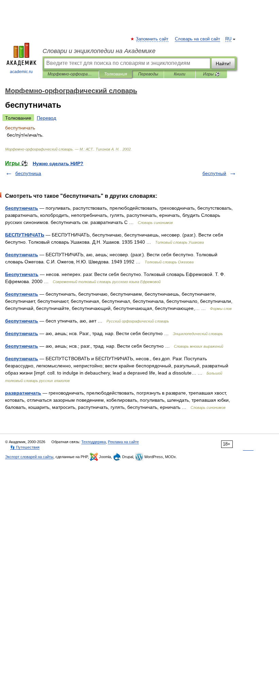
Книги (179, 74)
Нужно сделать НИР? (58, 163)
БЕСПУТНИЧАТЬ (24, 235)
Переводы (148, 74)
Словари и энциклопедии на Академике (99, 51)
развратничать (23, 393)
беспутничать (21, 208)
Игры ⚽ (211, 74)
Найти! (223, 63)
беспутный (214, 173)
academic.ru (21, 71)
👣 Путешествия (24, 447)
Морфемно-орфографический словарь (71, 74)
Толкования (115, 74)
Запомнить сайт (152, 39)
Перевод (46, 118)
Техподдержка (93, 442)
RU (228, 39)
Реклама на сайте (123, 442)
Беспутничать (21, 274)
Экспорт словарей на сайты (29, 457)
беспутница (28, 173)
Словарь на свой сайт (197, 39)
